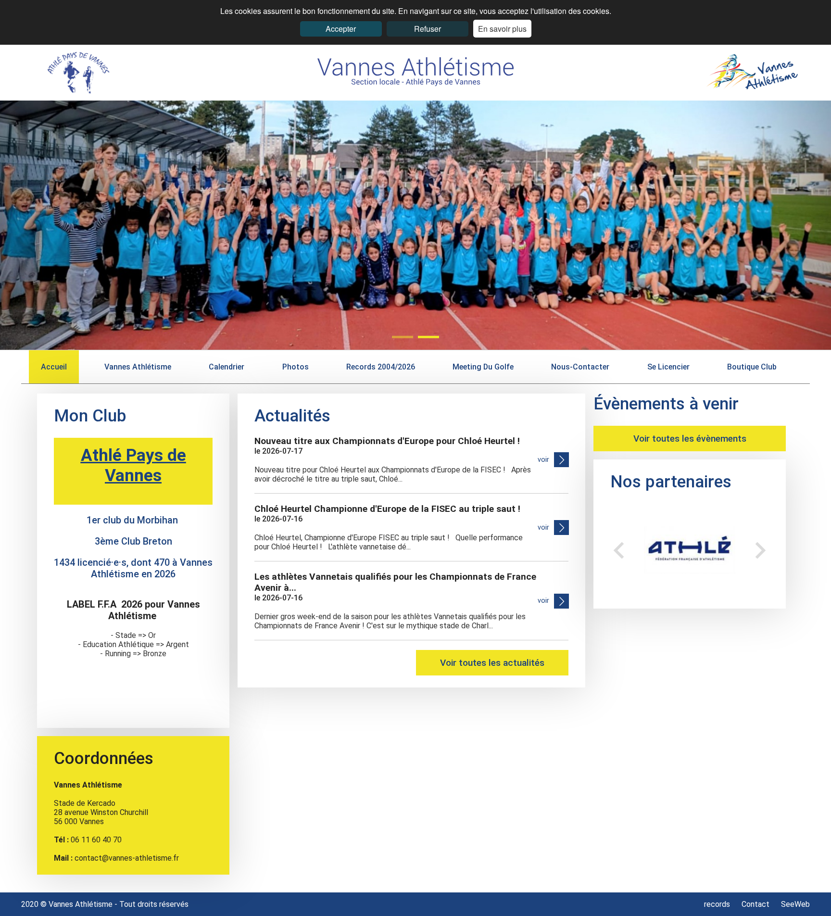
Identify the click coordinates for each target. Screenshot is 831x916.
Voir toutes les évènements (689, 438)
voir (543, 460)
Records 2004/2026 (380, 366)
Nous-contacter (580, 366)
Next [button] (760, 550)
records (718, 904)
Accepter (341, 28)
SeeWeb (795, 904)
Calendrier (226, 366)
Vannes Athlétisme (137, 366)
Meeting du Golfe (483, 366)
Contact (755, 904)
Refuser (427, 28)
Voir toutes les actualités (492, 662)
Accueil (54, 366)
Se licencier (668, 366)
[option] (693, 550)
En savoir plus (502, 28)
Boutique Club (752, 366)
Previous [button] (618, 550)
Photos (295, 366)
